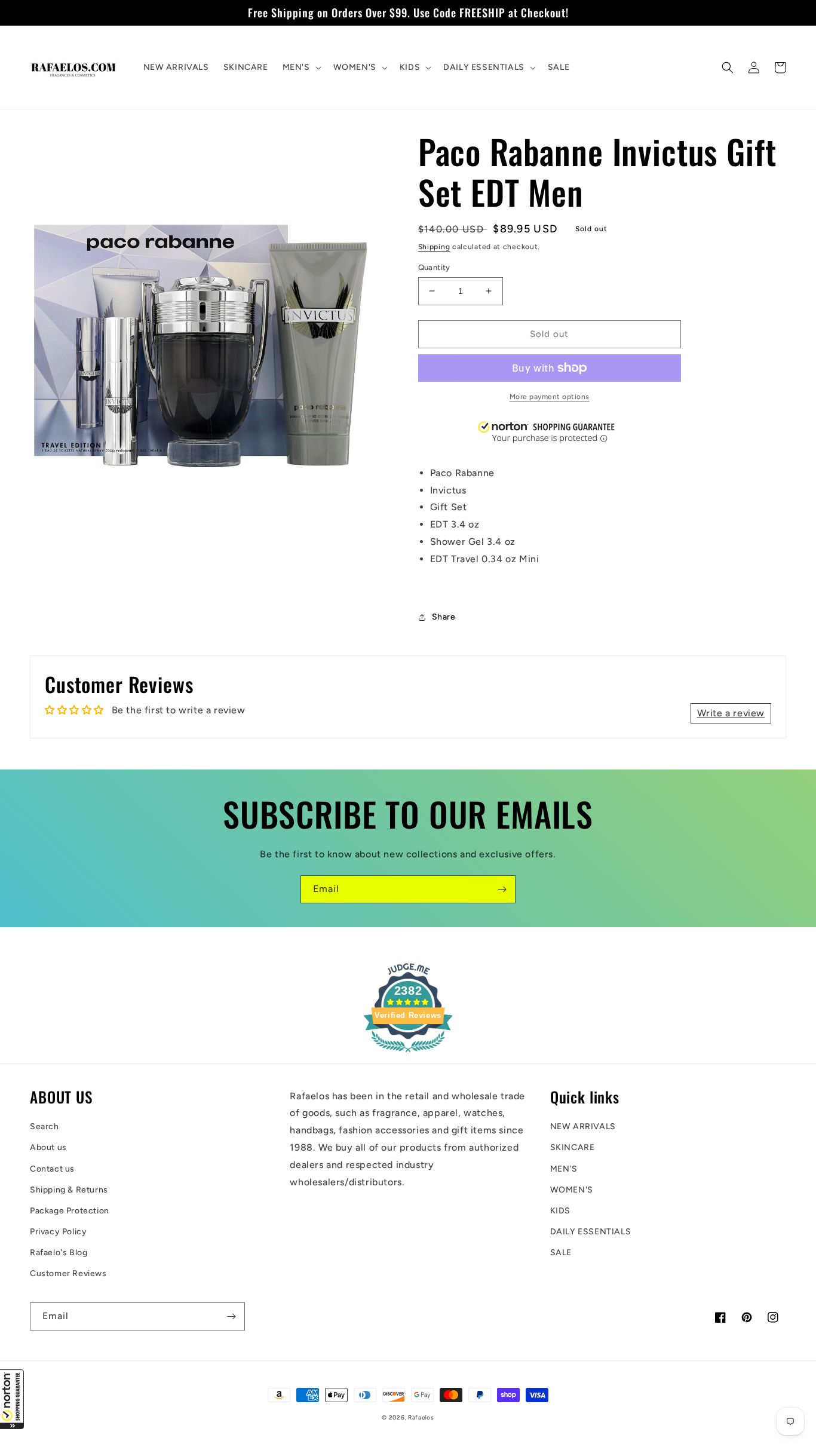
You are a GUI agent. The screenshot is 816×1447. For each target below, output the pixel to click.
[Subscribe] (502, 889)
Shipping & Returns (69, 1190)
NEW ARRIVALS (583, 1126)
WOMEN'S (571, 1190)
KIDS (560, 1211)
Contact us (52, 1169)
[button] (12, 1399)
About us (48, 1147)
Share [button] (444, 617)
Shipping (434, 247)
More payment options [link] (550, 397)
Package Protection (69, 1211)
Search (44, 1126)
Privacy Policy (58, 1232)
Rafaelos (421, 1417)
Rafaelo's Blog (58, 1252)
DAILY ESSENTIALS (590, 1232)
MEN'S (564, 1169)
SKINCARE (572, 1147)
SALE (561, 1252)
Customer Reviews (68, 1273)
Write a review (731, 713)
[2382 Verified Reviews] (408, 1054)
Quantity (434, 267)
